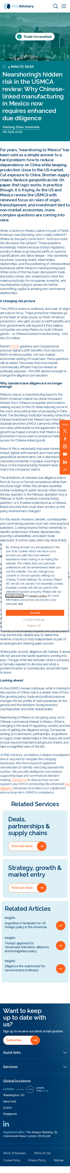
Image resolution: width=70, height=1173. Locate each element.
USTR (15, 346)
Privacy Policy (37, 1160)
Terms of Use (42, 1153)
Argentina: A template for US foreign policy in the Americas (26, 925)
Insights (10, 918)
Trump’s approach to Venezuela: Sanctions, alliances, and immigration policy (27, 947)
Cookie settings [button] (34, 619)
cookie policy (14, 595)
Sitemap (59, 1160)
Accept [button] (35, 612)
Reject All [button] (34, 625)
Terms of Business (14, 1153)
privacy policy (38, 595)
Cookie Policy (12, 1160)
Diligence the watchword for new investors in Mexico (25, 968)
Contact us (18, 780)
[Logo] (19, 6)
